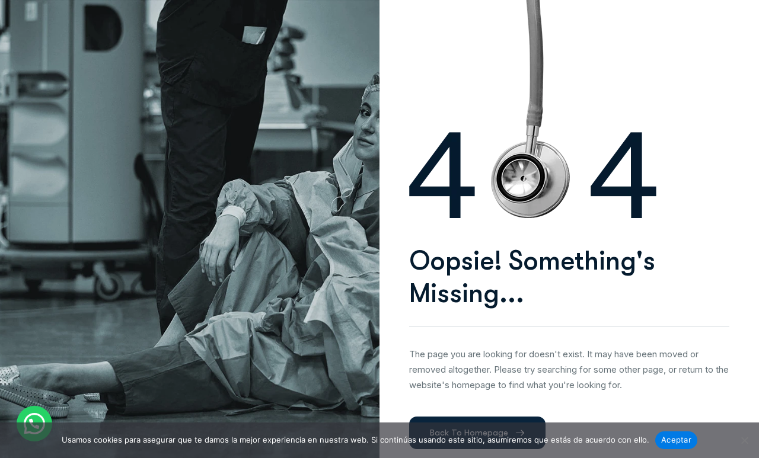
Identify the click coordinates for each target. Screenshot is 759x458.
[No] (744, 440)
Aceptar (676, 439)
